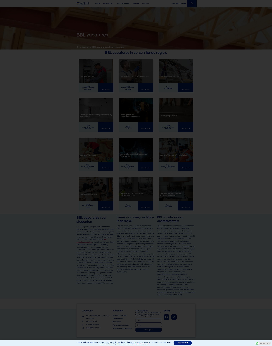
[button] (182, 343)
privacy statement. (141, 344)
